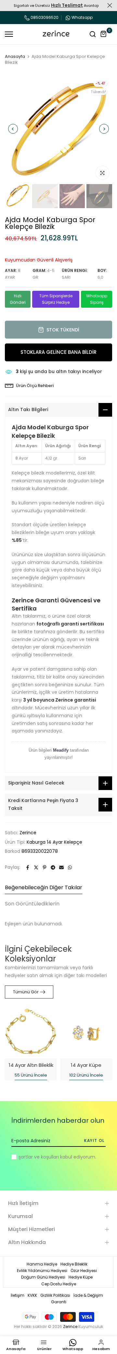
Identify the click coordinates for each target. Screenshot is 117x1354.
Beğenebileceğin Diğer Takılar (43, 887)
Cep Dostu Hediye (58, 1284)
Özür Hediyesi (84, 1270)
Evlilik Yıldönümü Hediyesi (42, 1270)
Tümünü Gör (26, 992)
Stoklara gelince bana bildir (58, 352)
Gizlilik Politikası (55, 1295)
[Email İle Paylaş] (61, 867)
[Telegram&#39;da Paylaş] (53, 867)
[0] (103, 34)
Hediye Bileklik (73, 1264)
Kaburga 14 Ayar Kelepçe (54, 842)
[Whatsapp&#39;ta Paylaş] (69, 867)
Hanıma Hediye (42, 1264)
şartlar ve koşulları (39, 1157)
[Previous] (13, 129)
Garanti (58, 1302)
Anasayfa (15, 57)
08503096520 (44, 17)
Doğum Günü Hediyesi (43, 1277)
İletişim (17, 1295)
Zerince (28, 832)
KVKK (32, 1295)
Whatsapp (82, 17)
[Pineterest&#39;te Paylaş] (44, 867)
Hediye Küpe (81, 1277)
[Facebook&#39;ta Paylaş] (27, 867)
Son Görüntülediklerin (32, 903)
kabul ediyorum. (57, 1157)
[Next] (104, 129)
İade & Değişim (88, 1295)
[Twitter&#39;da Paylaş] (36, 867)
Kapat (109, 5)
